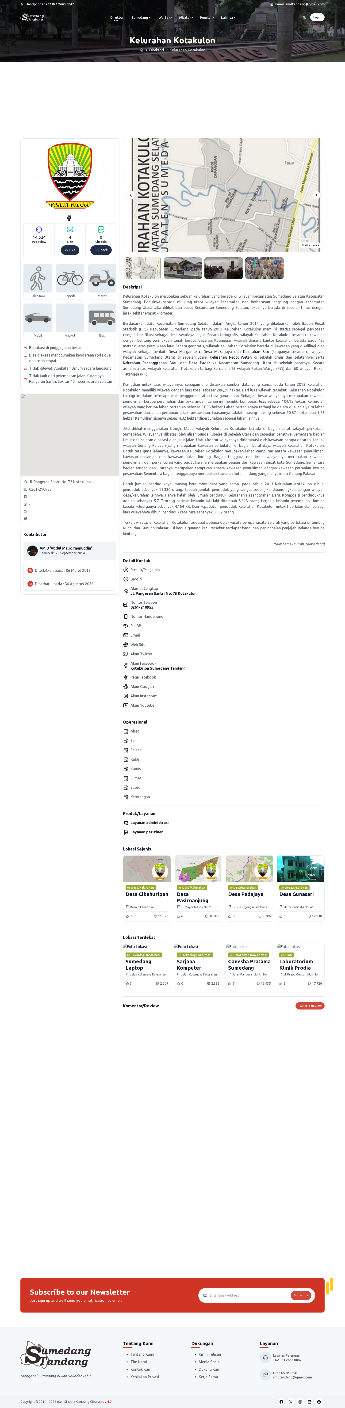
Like (71, 250)
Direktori (117, 17)
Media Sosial (210, 1362)
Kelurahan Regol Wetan (231, 357)
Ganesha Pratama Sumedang (249, 964)
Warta (163, 17)
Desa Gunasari (296, 894)
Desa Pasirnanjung (192, 897)
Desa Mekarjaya (217, 351)
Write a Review (310, 1005)
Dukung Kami (210, 1369)
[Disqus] (224, 1079)
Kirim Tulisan (210, 1354)
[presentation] (131, 195)
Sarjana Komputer (189, 964)
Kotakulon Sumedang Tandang (158, 668)
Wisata (184, 17)
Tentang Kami (142, 1354)
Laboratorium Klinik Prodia (296, 964)
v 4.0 (108, 1402)
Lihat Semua (312, 245)
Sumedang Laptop (138, 964)
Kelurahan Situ (256, 351)
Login (317, 17)
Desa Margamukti (184, 351)
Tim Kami (138, 1362)
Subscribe (301, 1295)
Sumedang (140, 17)
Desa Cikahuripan (147, 894)
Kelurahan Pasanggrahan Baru (150, 363)
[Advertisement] (172, 97)
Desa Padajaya (245, 894)
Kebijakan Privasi (144, 1377)
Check (103, 250)
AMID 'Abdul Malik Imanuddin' (66, 548)
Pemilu (205, 17)
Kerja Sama (208, 1377)
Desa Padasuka (203, 363)
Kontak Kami (141, 1369)
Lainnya (227, 17)
